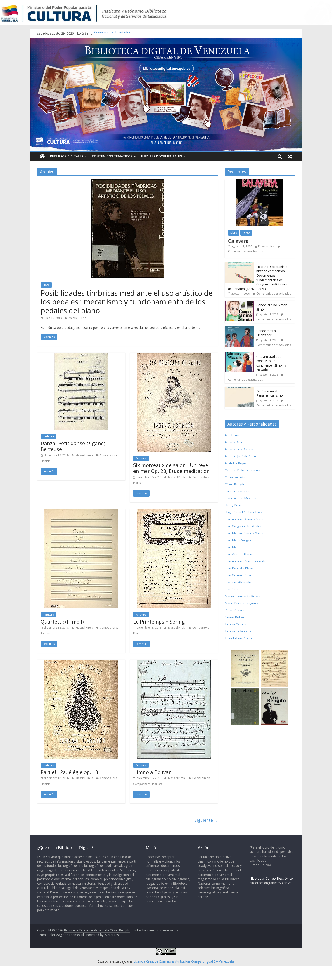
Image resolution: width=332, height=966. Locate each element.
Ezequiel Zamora (237, 491)
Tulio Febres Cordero (240, 638)
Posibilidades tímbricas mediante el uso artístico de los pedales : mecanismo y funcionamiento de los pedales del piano (127, 301)
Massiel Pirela (77, 318)
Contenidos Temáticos (112, 156)
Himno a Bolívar (152, 772)
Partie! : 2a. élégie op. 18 (69, 772)
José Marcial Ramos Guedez (245, 533)
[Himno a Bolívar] (174, 662)
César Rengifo (235, 484)
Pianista (46, 461)
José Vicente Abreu (238, 554)
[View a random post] (290, 156)
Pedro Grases (235, 610)
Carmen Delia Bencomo (242, 470)
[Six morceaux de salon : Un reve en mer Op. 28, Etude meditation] (174, 355)
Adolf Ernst (233, 435)
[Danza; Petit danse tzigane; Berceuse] (81, 355)
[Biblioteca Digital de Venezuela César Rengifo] (166, 40)
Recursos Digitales (66, 156)
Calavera (238, 240)
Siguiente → (206, 820)
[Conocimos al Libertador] (239, 329)
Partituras (47, 633)
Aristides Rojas (235, 463)
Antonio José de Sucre (241, 456)
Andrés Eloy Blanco (239, 449)
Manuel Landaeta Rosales (244, 596)
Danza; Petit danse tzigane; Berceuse (73, 446)
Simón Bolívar (235, 617)
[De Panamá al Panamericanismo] (239, 389)
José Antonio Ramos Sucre (244, 519)
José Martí (232, 547)
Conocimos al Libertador (112, 33)
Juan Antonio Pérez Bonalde (245, 561)
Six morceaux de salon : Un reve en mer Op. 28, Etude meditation (171, 468)
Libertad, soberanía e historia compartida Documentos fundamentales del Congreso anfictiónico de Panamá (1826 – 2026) (258, 277)
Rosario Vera (266, 246)
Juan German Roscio (240, 575)
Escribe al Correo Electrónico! (272, 878)
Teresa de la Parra (238, 631)
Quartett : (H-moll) (62, 621)
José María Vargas (238, 540)
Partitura (48, 436)
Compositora (108, 455)
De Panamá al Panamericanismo (269, 393)
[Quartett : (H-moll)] (81, 511)
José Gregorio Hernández (243, 526)
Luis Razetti (233, 589)
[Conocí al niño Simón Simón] (239, 303)
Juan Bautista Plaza (239, 568)
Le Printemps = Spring (159, 621)
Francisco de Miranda (240, 498)
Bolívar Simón (201, 778)
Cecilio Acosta (235, 477)
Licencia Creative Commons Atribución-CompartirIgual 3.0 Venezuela (183, 961)
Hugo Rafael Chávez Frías (243, 512)
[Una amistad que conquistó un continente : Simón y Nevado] (239, 354)
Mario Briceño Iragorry (241, 603)
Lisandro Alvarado (238, 582)
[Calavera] (259, 182)
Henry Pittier (234, 505)
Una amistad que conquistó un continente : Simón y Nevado (271, 363)
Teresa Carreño (236, 624)
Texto (246, 232)
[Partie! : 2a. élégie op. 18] (81, 662)
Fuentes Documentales (161, 156)
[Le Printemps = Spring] (174, 511)
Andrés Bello (234, 442)
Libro (46, 285)
